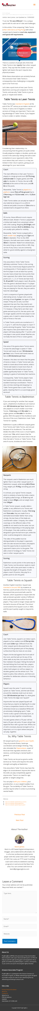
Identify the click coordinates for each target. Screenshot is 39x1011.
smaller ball (12, 236)
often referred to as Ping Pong (14, 30)
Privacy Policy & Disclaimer (9, 989)
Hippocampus (21, 748)
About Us (4, 991)
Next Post (19, 820)
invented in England (22, 104)
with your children (20, 782)
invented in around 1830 (12, 587)
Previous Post (19, 814)
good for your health (26, 741)
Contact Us (5, 993)
